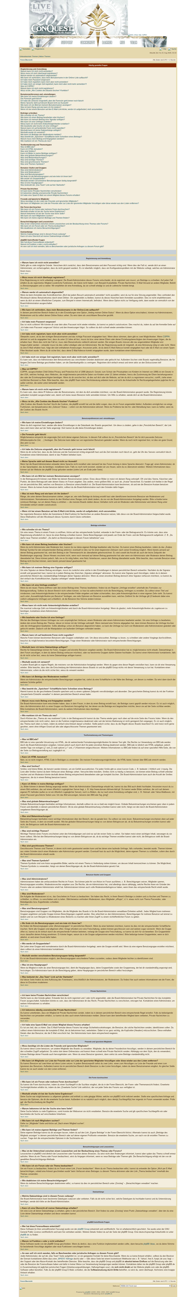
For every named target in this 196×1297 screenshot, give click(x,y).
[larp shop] (137, 35)
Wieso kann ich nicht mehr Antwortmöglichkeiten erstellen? (45, 124)
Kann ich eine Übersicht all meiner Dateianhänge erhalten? (45, 236)
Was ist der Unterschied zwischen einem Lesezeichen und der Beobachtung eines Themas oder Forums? (64, 224)
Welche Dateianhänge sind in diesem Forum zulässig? (43, 234)
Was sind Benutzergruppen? (32, 174)
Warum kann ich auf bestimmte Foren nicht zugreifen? (43, 128)
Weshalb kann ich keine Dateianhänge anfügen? (41, 130)
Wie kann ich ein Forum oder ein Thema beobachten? (43, 226)
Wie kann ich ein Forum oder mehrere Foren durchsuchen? (45, 209)
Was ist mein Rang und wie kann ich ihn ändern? (41, 107)
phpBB (87, 1292)
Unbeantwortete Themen (29, 56)
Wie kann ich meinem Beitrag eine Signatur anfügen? (43, 119)
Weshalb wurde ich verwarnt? (33, 132)
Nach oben (24, 273)
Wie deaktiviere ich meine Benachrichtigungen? (40, 228)
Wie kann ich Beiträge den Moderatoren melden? (41, 134)
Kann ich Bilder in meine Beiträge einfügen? (39, 153)
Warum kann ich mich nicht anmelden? (37, 71)
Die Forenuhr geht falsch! (31, 99)
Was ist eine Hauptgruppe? (32, 183)
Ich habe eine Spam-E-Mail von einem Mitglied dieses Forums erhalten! (50, 195)
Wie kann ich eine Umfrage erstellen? (36, 122)
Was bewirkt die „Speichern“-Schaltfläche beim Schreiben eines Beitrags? (51, 137)
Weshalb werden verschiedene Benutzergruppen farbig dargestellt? (49, 181)
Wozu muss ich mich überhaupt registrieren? (39, 73)
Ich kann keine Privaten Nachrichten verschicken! (41, 191)
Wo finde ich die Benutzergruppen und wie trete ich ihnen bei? (46, 176)
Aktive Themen (44, 56)
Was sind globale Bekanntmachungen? (37, 155)
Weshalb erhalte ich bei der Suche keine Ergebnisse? (43, 211)
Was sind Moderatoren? (30, 172)
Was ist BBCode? (28, 147)
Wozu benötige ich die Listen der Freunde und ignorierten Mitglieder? (49, 201)
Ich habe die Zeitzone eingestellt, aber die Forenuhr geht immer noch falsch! (52, 101)
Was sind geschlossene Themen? (35, 162)
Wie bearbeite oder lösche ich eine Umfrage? (39, 126)
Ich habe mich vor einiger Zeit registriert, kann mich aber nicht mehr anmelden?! (54, 84)
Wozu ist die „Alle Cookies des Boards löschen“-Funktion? (45, 90)
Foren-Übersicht (26, 60)
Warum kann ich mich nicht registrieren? (37, 88)
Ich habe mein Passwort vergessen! (35, 80)
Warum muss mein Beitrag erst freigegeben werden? (42, 139)
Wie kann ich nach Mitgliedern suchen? (37, 216)
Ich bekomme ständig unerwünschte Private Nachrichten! (44, 193)
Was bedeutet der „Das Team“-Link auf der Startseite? (43, 185)
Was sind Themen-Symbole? (33, 164)
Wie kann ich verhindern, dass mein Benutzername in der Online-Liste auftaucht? (54, 78)
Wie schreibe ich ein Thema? (33, 115)
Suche (173, 49)
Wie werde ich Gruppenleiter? (33, 179)
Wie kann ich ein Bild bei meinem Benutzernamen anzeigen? (46, 105)
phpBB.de (24, 1235)
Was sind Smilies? (28, 151)
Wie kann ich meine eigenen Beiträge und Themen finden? (45, 218)
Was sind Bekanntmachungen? (34, 158)
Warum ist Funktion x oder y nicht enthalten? (39, 244)
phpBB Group (84, 1229)
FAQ (164, 49)
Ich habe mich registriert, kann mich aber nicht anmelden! (44, 82)
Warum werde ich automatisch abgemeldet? (39, 75)
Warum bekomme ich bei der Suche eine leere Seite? (43, 214)
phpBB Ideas (149, 1244)
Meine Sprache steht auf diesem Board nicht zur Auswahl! (44, 103)
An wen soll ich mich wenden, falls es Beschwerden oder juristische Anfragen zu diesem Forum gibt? (62, 246)
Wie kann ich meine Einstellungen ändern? (38, 96)
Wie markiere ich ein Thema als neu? (36, 141)
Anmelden (26, 49)
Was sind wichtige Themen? (32, 160)
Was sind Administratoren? (32, 170)
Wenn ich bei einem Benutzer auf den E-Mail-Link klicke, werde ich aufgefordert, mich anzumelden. (62, 109)
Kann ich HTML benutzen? (32, 149)
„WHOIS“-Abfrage (65, 1259)
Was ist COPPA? (27, 86)
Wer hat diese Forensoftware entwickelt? (37, 242)
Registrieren (39, 49)
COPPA (166, 336)
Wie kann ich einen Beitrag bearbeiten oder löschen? (43, 117)
